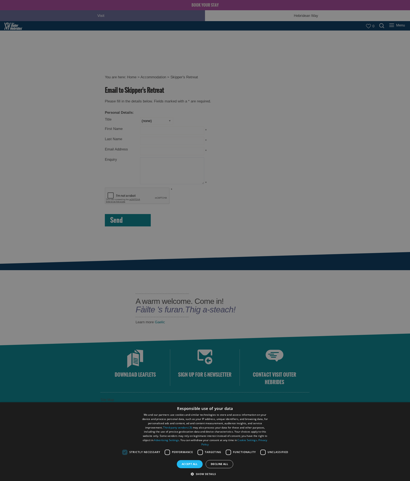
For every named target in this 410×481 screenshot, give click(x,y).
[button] (205, 473)
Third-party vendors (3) (177, 427)
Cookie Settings (247, 440)
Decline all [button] (219, 464)
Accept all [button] (190, 464)
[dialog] (205, 441)
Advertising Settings (166, 440)
